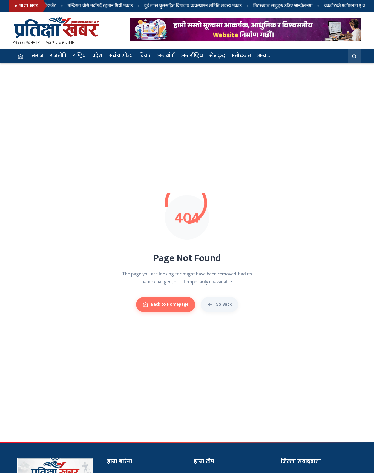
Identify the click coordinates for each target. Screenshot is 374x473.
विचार (145, 56)
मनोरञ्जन (241, 56)
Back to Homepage (170, 304)
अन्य (261, 56)
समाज (37, 56)
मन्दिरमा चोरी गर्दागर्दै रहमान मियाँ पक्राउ (90, 5)
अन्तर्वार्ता (166, 56)
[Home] (20, 56)
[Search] (354, 56)
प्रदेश (97, 56)
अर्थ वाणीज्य (121, 56)
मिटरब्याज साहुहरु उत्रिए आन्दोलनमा (273, 5)
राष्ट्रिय (79, 56)
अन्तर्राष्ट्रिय (192, 56)
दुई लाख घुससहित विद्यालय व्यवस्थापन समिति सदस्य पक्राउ (183, 5)
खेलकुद (217, 56)
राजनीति (58, 56)
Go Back (223, 304)
